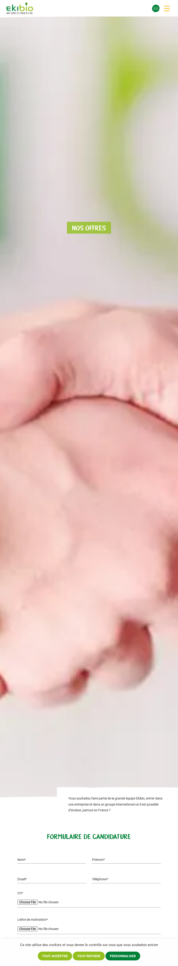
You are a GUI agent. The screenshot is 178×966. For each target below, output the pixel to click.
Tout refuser (88, 956)
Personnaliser (123, 956)
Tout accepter (55, 956)
